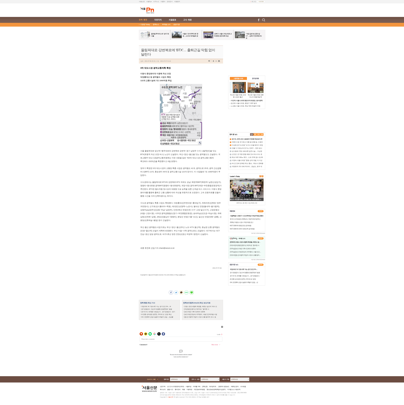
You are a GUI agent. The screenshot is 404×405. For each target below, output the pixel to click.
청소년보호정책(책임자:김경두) (216, 389)
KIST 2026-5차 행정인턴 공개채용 (240, 225)
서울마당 (188, 386)
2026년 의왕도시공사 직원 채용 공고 (241, 222)
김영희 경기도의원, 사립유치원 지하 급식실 (246, 100)
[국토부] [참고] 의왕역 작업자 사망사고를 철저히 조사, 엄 (248, 255)
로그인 (254, 1)
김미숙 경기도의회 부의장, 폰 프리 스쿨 (245, 103)
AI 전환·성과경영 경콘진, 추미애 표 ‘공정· (243, 279)
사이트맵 (243, 386)
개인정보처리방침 (199, 389)
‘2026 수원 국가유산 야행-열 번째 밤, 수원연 (247, 142)
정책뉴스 (156, 24)
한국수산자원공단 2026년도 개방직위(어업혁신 (245, 219)
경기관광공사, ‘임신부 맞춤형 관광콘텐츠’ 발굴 (156, 309)
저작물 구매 (196, 386)
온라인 (178, 386)
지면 (174, 386)
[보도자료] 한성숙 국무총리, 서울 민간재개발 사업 (200, 314)
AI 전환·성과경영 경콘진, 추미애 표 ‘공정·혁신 (156, 314)
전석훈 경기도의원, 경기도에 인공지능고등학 (247, 106)
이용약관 (189, 389)
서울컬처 (177, 1)
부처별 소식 (166, 24)
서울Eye (149, 1)
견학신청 (204, 386)
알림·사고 (170, 389)
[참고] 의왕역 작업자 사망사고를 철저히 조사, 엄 (200, 317)
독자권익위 (212, 386)
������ (261, 265)
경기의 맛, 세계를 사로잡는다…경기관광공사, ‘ (245, 276)
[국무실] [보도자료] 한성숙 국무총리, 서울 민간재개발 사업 (248, 252)
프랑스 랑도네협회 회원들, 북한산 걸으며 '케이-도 (200, 306)
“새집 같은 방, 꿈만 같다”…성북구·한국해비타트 (254, 36)
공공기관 (176, 24)
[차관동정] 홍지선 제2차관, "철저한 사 (196, 309)
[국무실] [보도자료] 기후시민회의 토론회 (243, 248)
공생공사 (170, 1)
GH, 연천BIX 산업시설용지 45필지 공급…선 (244, 282)
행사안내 (177, 389)
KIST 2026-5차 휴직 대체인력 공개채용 (242, 229)
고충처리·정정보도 (223, 386)
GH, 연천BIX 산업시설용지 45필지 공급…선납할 (157, 317)
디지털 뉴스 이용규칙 (233, 389)
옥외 (182, 386)
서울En (163, 1)
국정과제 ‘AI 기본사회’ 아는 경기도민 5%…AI (156, 306)
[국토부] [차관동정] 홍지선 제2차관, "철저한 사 (244, 245)
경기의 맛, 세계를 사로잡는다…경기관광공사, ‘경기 (158, 312)
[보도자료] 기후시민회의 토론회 (194, 312)
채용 (183, 389)
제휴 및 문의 (235, 386)
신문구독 (162, 386)
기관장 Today (145, 24)
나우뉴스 (156, 1)
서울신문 (142, 1)
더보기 (261, 211)
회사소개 (162, 389)
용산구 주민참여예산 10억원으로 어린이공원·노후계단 (247, 199)
